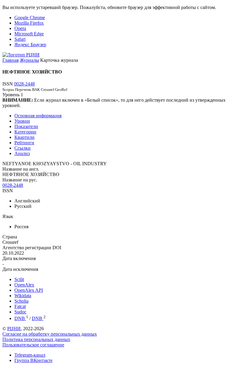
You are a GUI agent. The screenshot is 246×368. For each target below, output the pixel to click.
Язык (7, 216)
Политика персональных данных (36, 339)
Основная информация (38, 115)
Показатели (26, 126)
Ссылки (22, 148)
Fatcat (20, 306)
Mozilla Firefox (29, 22)
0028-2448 (24, 83)
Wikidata (22, 295)
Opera (20, 28)
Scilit (19, 279)
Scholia (21, 301)
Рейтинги (24, 142)
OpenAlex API (28, 290)
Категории (25, 131)
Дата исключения (20, 269)
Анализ (22, 153)
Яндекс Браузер (30, 44)
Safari (20, 39)
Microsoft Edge (29, 33)
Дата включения (19, 258)
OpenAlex (24, 284)
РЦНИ (14, 328)
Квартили (24, 137)
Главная (10, 60)
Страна (9, 236)
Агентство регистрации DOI (31, 247)
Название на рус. (19, 179)
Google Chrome (29, 17)
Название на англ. (20, 169)
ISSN (7, 190)
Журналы (29, 60)
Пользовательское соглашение (33, 344)
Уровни (22, 121)
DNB (20, 318)
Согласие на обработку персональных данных (49, 334)
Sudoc (20, 311)
